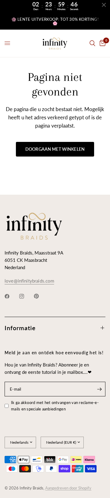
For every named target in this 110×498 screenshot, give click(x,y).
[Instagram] (26, 296)
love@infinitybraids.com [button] (29, 280)
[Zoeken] (92, 43)
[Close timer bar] (103, 4)
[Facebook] (11, 296)
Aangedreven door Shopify (68, 487)
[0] (101, 43)
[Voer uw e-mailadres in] (99, 389)
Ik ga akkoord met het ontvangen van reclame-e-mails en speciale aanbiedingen (55, 405)
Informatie (20, 327)
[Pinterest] (40, 296)
